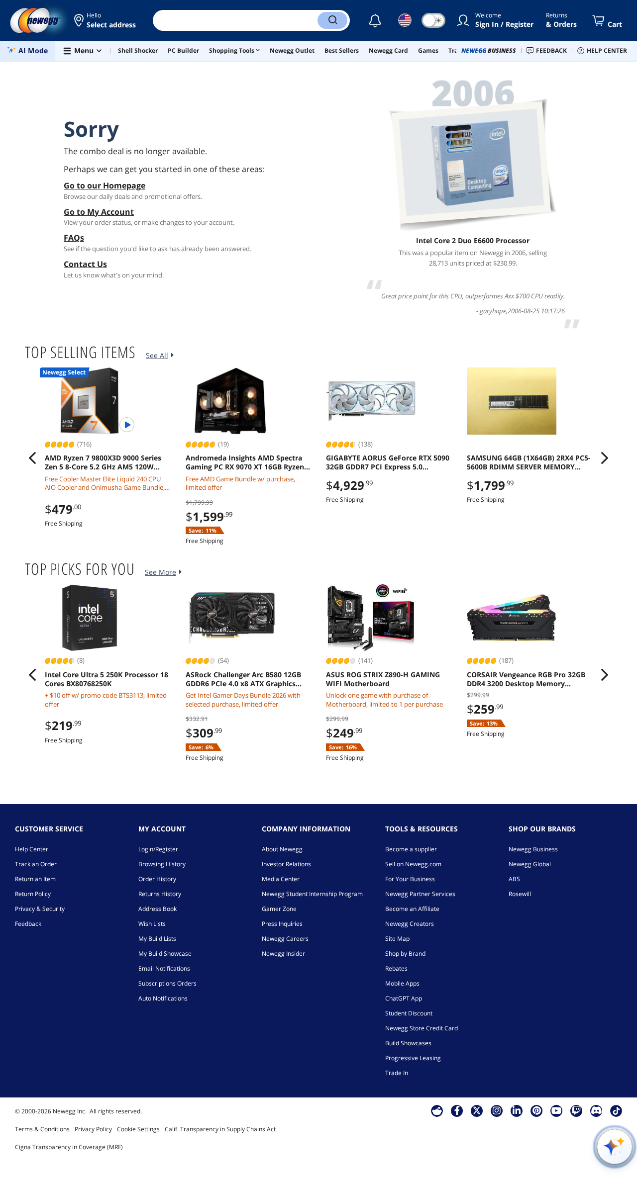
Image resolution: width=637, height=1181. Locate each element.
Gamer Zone (279, 909)
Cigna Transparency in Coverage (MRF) (69, 1147)
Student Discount (408, 1013)
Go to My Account (99, 211)
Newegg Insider (283, 953)
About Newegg (282, 849)
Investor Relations (286, 864)
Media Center (281, 879)
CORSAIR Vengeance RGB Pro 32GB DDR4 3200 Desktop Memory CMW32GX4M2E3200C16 (526, 679)
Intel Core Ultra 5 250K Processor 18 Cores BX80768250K (106, 679)
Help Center (31, 849)
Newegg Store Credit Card (421, 1028)
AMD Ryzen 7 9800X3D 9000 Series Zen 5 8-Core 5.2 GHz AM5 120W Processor (103, 462)
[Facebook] (457, 1110)
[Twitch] (576, 1110)
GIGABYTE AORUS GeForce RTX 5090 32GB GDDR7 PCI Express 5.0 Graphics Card (387, 462)
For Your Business (410, 879)
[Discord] (596, 1110)
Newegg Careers (285, 938)
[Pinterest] (536, 1110)
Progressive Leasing (413, 1058)
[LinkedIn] (517, 1110)
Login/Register (158, 849)
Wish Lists (152, 923)
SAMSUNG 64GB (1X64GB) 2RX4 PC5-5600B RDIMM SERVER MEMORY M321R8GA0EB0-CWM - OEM (529, 462)
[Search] (332, 20)
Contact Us (85, 264)
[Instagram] (497, 1110)
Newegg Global (530, 864)
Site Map (397, 938)
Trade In (396, 1073)
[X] (476, 1110)
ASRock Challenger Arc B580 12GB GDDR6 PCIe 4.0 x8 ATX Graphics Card (243, 679)
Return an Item (35, 879)
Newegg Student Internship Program (312, 894)
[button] (106, 20)
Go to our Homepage (104, 185)
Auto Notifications (163, 998)
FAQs (74, 237)
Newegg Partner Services (420, 894)
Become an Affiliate (412, 909)
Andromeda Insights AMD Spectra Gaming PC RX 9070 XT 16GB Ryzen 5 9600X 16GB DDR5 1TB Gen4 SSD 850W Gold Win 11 (248, 462)
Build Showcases (408, 1043)
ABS (514, 879)
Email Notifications (164, 968)
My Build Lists (157, 938)
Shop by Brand (405, 953)
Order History (157, 879)
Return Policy (33, 894)
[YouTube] (556, 1110)
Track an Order (36, 864)
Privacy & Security (40, 909)
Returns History (159, 894)
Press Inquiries (282, 923)
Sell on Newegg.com (413, 864)
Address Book (157, 909)
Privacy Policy (93, 1129)
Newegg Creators (409, 923)
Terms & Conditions (42, 1129)
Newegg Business (533, 849)
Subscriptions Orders (167, 983)
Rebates (396, 968)
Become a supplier (411, 849)
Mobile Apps (402, 983)
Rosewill (520, 894)
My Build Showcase (165, 953)
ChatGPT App (403, 998)
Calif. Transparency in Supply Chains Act (220, 1129)
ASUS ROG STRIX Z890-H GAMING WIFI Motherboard (383, 679)
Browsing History (162, 864)
